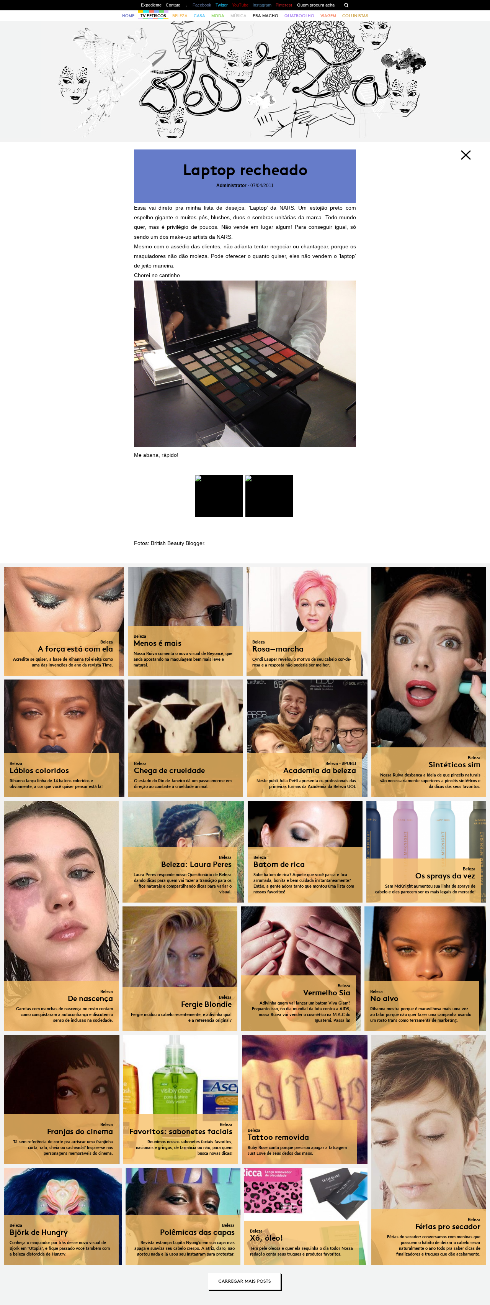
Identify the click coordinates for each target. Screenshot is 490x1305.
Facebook (202, 5)
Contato (173, 5)
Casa (199, 15)
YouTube (240, 5)
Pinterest (284, 5)
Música (238, 15)
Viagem (328, 15)
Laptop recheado (245, 170)
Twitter (222, 5)
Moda (217, 15)
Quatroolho (299, 15)
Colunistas (355, 15)
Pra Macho (265, 15)
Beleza (180, 15)
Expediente (151, 5)
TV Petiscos (153, 15)
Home (128, 15)
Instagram (262, 5)
